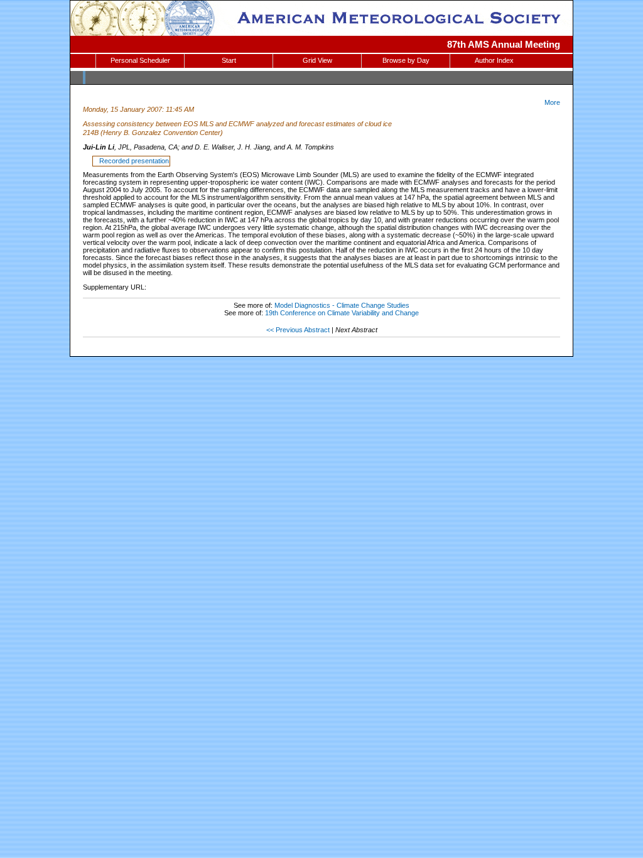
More (552, 102)
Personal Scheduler (140, 60)
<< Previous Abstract (298, 330)
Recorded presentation (132, 161)
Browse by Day (406, 60)
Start (229, 60)
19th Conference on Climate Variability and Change (342, 313)
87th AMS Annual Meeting (503, 44)
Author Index (494, 60)
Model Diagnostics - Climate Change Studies (341, 305)
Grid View (317, 60)
